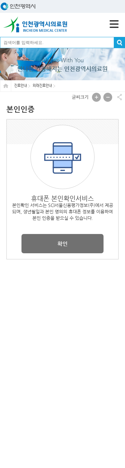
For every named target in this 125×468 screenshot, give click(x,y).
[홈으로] (35, 25)
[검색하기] (119, 42)
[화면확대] (96, 97)
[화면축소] (108, 97)
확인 (62, 243)
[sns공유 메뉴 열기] (119, 97)
